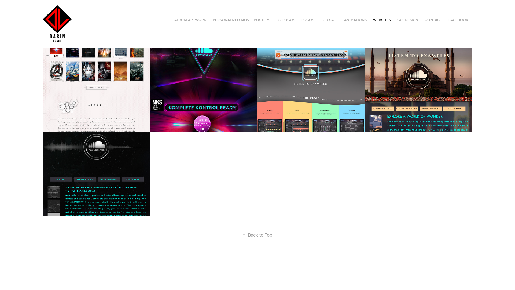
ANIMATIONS (355, 20)
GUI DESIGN (407, 20)
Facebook (458, 20)
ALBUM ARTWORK (190, 20)
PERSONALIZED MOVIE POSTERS (241, 20)
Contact (433, 20)
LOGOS (307, 20)
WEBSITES (382, 20)
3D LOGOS (286, 20)
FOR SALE (329, 20)
